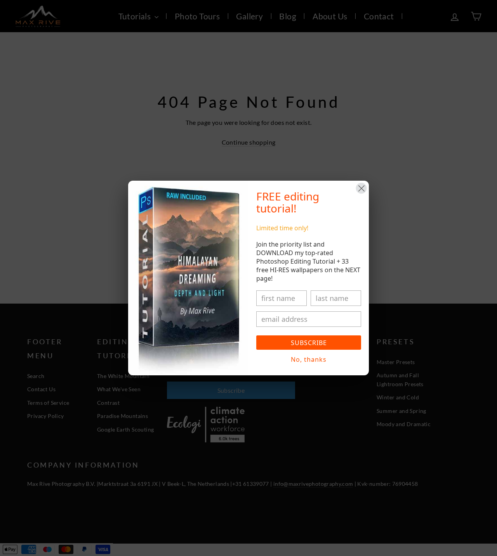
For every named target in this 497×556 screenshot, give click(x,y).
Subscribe (309, 342)
